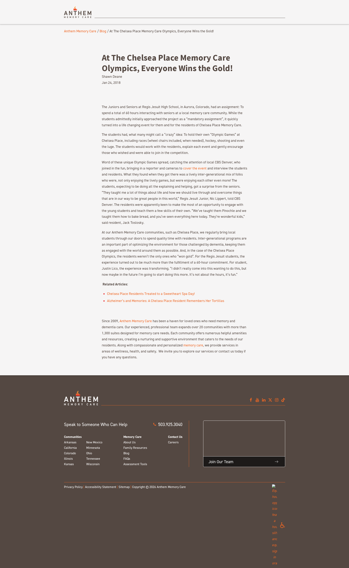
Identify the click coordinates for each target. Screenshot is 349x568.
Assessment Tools (135, 464)
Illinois (68, 459)
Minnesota (93, 448)
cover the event (195, 168)
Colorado (70, 453)
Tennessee (93, 459)
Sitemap (124, 487)
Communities (73, 437)
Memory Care (132, 437)
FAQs (126, 459)
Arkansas (70, 442)
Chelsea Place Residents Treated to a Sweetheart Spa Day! (151, 293)
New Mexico (94, 442)
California (70, 448)
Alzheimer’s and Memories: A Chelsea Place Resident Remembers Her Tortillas (165, 301)
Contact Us (175, 437)
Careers (173, 442)
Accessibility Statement (100, 487)
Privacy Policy (73, 487)
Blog (103, 31)
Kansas (69, 464)
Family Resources (135, 448)
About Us (129, 442)
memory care (193, 345)
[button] (167, 424)
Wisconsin (93, 464)
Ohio (89, 453)
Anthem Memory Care (80, 31)
